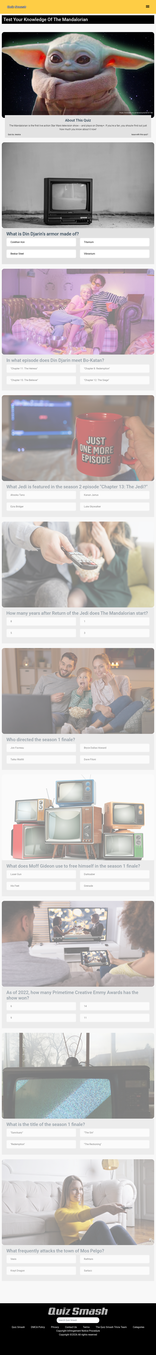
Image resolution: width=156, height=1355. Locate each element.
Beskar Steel (17, 253)
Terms (86, 1327)
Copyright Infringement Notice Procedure (78, 1330)
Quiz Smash (18, 1327)
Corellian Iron (18, 242)
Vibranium (89, 253)
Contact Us (71, 1327)
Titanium (89, 242)
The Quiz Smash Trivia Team (111, 1327)
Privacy (55, 1327)
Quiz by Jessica (14, 134)
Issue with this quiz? (139, 134)
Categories (138, 1327)
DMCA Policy (38, 1327)
